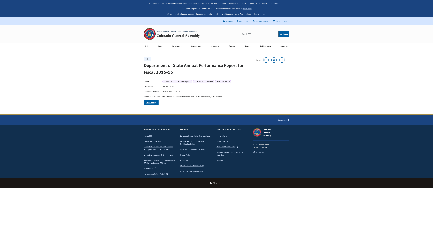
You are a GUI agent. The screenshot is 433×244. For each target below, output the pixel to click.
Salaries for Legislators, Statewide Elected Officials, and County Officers (160, 161)
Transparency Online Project (154, 174)
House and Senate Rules (225, 147)
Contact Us (260, 152)
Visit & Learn (244, 21)
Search (285, 34)
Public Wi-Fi (184, 160)
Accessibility (148, 136)
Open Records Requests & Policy (192, 149)
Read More (247, 8)
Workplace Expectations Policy (192, 166)
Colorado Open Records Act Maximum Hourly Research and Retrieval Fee (158, 148)
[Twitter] (274, 60)
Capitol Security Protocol (153, 141)
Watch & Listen (281, 21)
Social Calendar (222, 141)
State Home (148, 168)
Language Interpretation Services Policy (195, 136)
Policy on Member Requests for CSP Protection (230, 153)
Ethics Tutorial (221, 136)
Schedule (229, 21)
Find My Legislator (262, 21)
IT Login (219, 160)
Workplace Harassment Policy (191, 171)
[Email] (266, 60)
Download (150, 102)
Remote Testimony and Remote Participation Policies (192, 142)
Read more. (279, 3)
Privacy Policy (185, 155)
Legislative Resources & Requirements (158, 155)
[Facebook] (282, 60)
